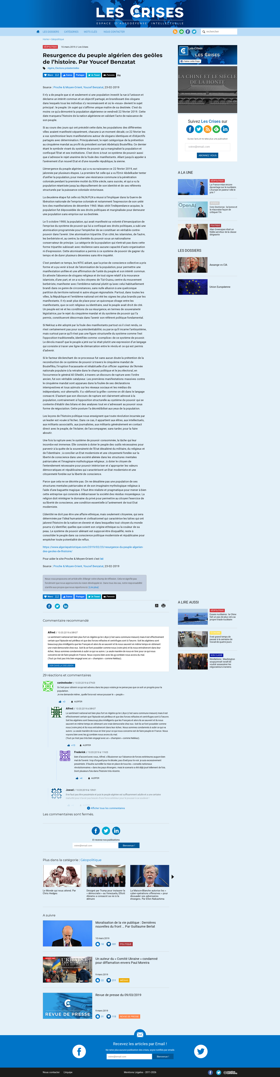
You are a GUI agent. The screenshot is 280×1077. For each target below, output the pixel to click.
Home (46, 39)
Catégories (71, 31)
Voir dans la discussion (61, 665)
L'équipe (68, 1072)
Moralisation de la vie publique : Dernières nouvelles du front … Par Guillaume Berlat (125, 924)
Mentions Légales (133, 1072)
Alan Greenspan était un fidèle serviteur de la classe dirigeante (223, 232)
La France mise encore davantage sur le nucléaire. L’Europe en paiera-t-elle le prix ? (223, 188)
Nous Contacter (114, 31)
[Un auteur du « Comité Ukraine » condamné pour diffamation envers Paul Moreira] (67, 969)
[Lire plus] (94, 587)
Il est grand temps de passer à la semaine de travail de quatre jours (221, 639)
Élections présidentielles (67, 68)
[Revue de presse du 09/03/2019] (67, 1006)
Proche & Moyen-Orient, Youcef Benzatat (78, 87)
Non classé (216, 655)
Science (215, 203)
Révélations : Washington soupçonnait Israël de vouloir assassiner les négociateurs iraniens (222, 663)
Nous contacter (51, 1072)
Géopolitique (57, 39)
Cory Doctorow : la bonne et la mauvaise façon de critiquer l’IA (223, 209)
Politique (125, 944)
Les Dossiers (51, 31)
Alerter (78, 701)
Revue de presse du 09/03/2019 (118, 995)
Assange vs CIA (218, 264)
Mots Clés (90, 31)
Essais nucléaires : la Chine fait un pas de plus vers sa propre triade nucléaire (223, 617)
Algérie (50, 68)
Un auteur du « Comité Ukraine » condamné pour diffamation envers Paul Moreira (126, 961)
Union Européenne (220, 286)
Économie (215, 633)
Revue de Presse (129, 1016)
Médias (124, 980)
